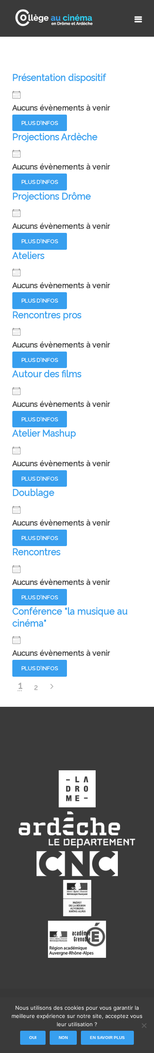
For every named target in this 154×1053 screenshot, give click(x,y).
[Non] (144, 1025)
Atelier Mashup (44, 433)
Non (63, 1037)
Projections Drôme (51, 196)
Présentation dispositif (59, 77)
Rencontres (36, 551)
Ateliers (28, 255)
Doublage (33, 492)
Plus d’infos (39, 123)
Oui (33, 1037)
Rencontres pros (46, 315)
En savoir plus (107, 1037)
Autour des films (46, 373)
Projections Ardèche (54, 136)
